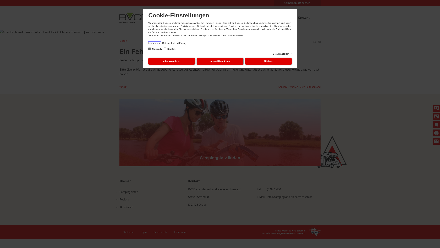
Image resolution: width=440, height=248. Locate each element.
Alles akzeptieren (171, 61)
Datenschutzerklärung (174, 43)
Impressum (154, 43)
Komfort (171, 49)
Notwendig (157, 49)
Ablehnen (268, 61)
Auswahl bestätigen (220, 61)
